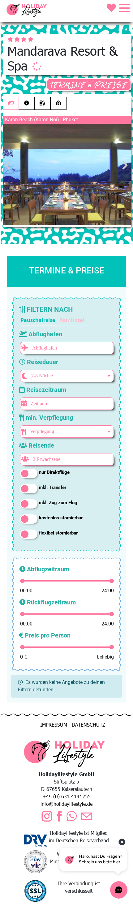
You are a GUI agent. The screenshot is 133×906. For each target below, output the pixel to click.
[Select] (109, 376)
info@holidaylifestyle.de (66, 804)
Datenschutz (88, 725)
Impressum (53, 725)
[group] (54, 320)
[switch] (28, 473)
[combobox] (66, 376)
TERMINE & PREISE (88, 85)
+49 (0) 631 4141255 (66, 796)
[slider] (22, 581)
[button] (40, 320)
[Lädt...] (37, 66)
